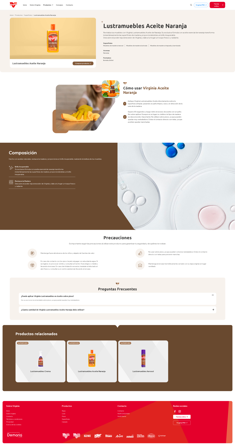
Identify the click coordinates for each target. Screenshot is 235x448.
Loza (63, 414)
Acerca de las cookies (13, 425)
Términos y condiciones (14, 419)
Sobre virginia (11, 414)
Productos (47, 5)
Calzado (64, 422)
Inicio (11, 15)
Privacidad (9, 422)
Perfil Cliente (122, 416)
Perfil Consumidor (124, 414)
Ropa (63, 411)
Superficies (28, 15)
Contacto (9, 416)
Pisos (64, 416)
